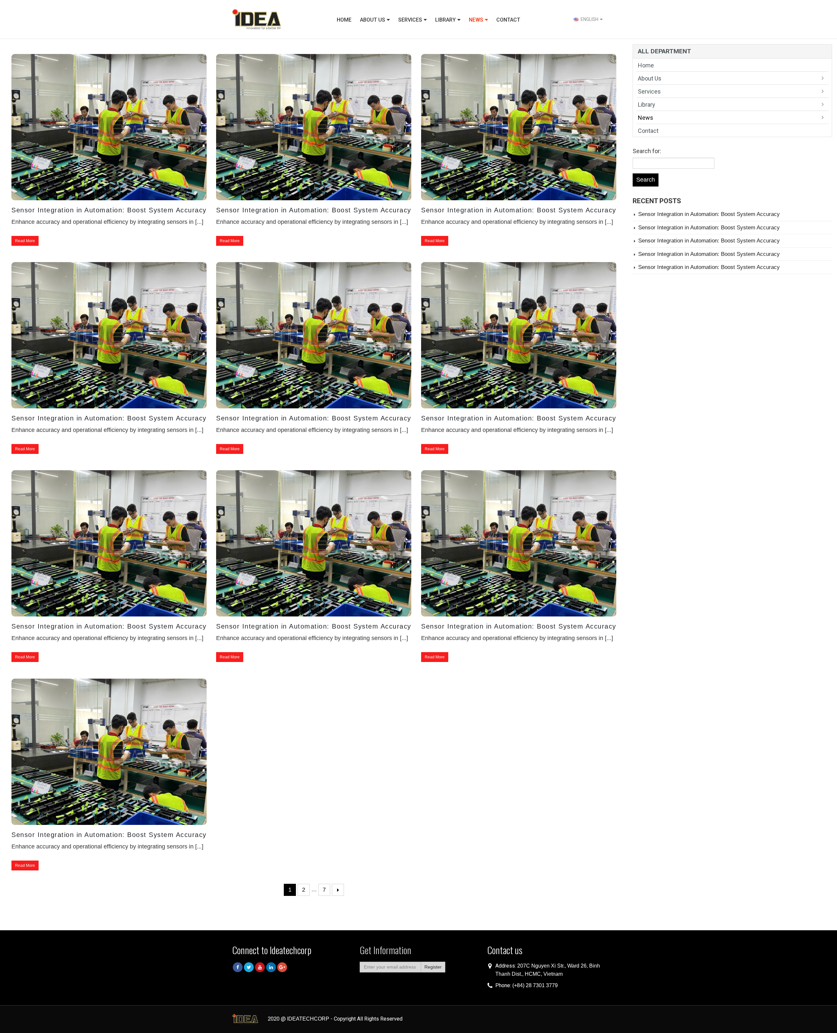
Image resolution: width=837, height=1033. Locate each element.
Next (338, 890)
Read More (25, 241)
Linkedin (271, 967)
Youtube (260, 967)
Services (410, 20)
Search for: (647, 151)
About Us (372, 20)
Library (445, 20)
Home (344, 20)
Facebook (238, 967)
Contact (508, 20)
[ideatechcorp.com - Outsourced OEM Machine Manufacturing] (256, 19)
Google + (282, 967)
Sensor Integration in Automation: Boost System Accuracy (109, 210)
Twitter (249, 967)
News (476, 20)
